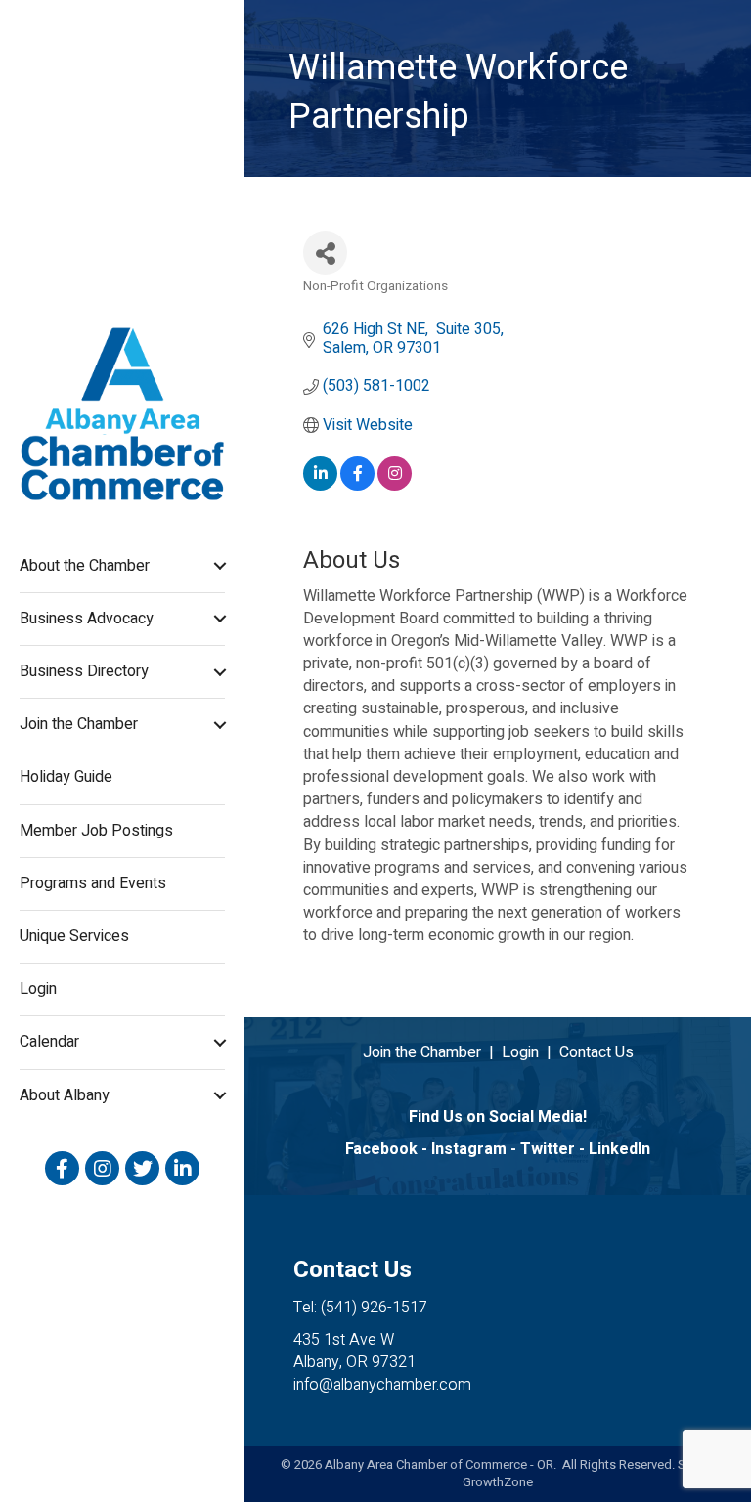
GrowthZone (498, 1482)
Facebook (381, 1149)
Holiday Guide (66, 777)
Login (38, 989)
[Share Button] (325, 253)
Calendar (49, 1041)
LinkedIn (619, 1149)
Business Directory (84, 671)
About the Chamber (85, 566)
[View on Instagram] (394, 485)
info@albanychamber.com (382, 1384)
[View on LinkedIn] (320, 485)
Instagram (469, 1149)
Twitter (547, 1149)
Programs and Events (93, 883)
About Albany (65, 1095)
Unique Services (74, 936)
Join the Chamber (79, 724)
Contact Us (596, 1052)
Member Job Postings (96, 830)
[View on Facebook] (357, 485)
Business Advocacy (87, 618)
